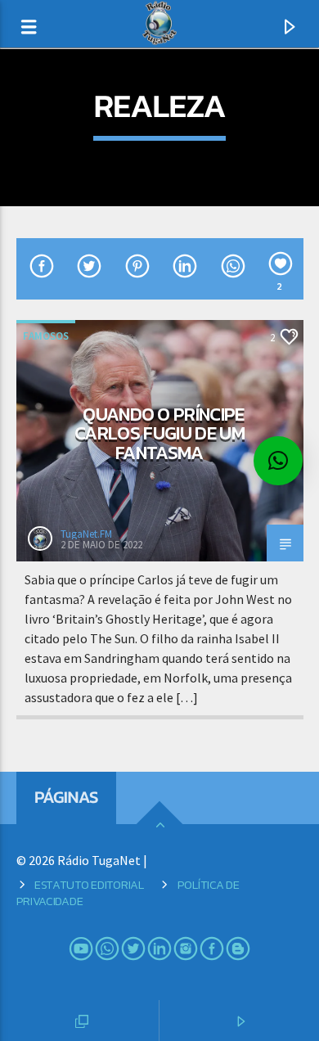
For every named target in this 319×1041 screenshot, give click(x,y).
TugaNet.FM (86, 534)
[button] (278, 460)
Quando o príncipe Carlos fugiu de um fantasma (159, 433)
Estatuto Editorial (89, 885)
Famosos (46, 336)
